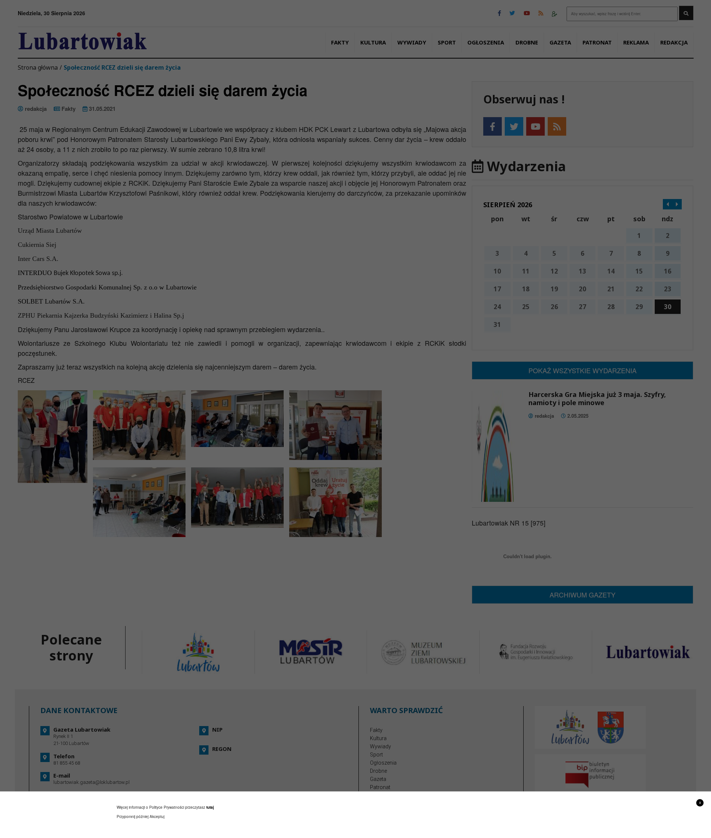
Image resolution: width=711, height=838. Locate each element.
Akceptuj (157, 816)
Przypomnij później (132, 816)
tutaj (210, 807)
